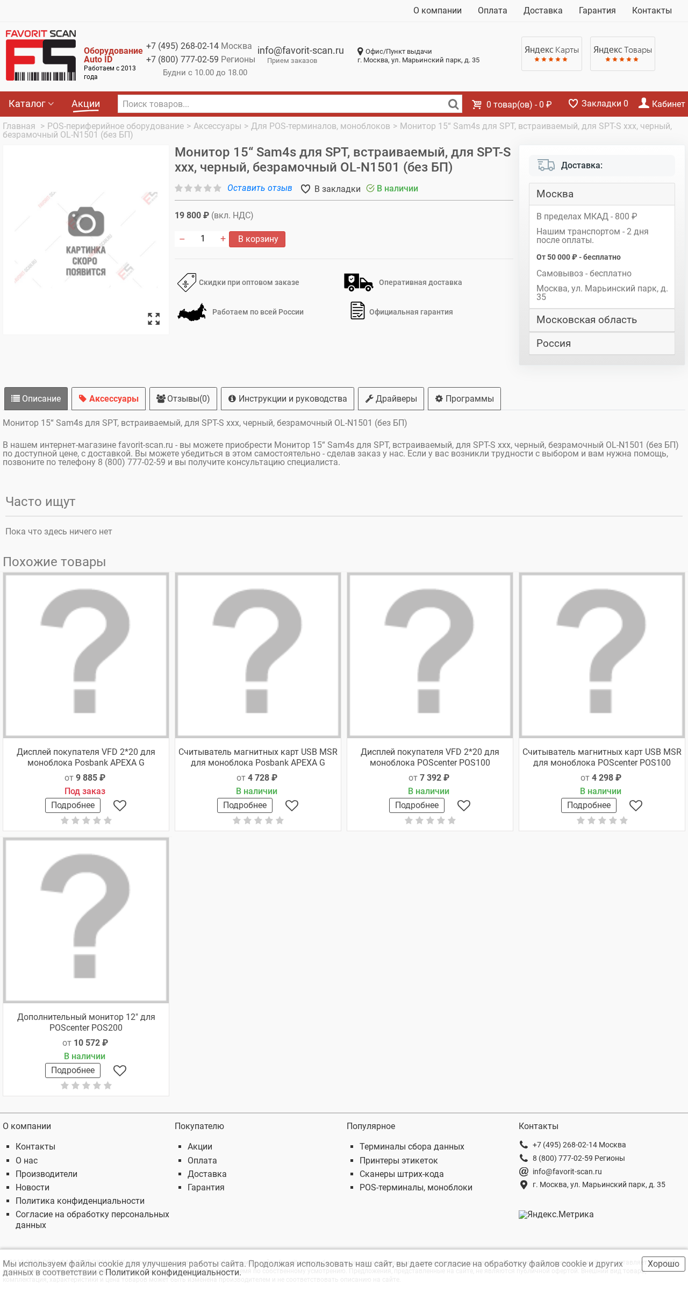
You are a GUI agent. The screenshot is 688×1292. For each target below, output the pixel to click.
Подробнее (73, 805)
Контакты (652, 10)
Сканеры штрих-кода (402, 1174)
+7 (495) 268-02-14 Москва (579, 1144)
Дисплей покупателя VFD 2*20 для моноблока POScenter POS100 (430, 757)
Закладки (603, 103)
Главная (20, 126)
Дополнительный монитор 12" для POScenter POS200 (86, 1022)
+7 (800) (182, 59)
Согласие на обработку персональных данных (92, 1219)
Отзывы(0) (187, 399)
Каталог (27, 103)
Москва (555, 194)
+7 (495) (182, 46)
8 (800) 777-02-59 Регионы (579, 1158)
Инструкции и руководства (291, 399)
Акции (85, 103)
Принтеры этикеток (399, 1160)
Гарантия (597, 10)
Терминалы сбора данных (412, 1146)
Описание (40, 399)
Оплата (492, 10)
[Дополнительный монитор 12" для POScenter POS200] (86, 920)
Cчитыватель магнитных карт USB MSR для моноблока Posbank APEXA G (258, 757)
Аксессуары (113, 399)
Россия (553, 343)
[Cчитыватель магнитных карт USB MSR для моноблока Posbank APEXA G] (258, 655)
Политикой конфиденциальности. (174, 1272)
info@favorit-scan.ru (300, 50)
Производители (46, 1174)
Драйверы (395, 399)
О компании (437, 10)
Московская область (586, 320)
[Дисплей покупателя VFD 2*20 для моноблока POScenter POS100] (430, 655)
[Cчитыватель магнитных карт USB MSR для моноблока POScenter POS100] (602, 655)
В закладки (336, 189)
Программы (468, 399)
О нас (27, 1160)
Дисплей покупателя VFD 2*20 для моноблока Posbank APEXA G (86, 757)
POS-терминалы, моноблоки (416, 1187)
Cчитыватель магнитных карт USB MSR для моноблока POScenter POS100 (602, 757)
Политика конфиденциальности (80, 1201)
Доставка (543, 10)
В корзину (257, 239)
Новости (32, 1187)
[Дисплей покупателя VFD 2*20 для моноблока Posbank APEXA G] (86, 655)
